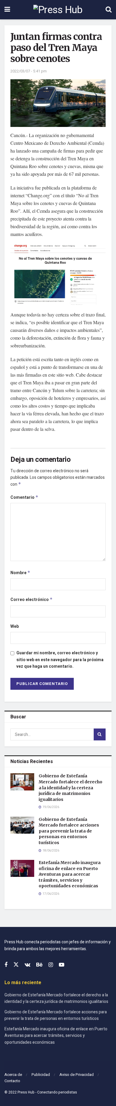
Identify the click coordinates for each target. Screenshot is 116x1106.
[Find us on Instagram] (50, 965)
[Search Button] (109, 9)
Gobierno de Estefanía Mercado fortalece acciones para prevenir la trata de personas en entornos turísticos (69, 831)
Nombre (20, 573)
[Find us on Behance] (39, 965)
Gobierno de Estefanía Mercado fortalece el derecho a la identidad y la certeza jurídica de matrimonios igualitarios (70, 787)
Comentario (24, 497)
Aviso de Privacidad (76, 1074)
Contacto (12, 1081)
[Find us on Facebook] (5, 965)
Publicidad (41, 1074)
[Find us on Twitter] (16, 965)
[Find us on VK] (27, 965)
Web (14, 626)
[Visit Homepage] (57, 10)
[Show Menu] (7, 9)
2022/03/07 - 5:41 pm (28, 71)
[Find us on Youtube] (61, 965)
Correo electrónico (31, 600)
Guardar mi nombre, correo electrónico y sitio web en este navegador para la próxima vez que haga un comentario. (60, 659)
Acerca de (13, 1074)
